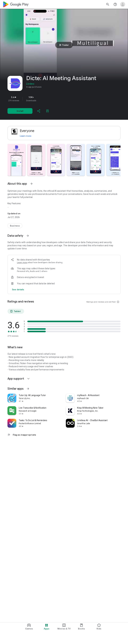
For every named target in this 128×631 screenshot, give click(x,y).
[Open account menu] (122, 4)
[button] (16, 160)
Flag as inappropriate (21, 434)
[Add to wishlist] (47, 111)
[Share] (38, 111)
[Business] (14, 225)
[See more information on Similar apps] (28, 388)
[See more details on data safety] (18, 289)
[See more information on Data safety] (27, 235)
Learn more (25, 135)
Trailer (63, 45)
